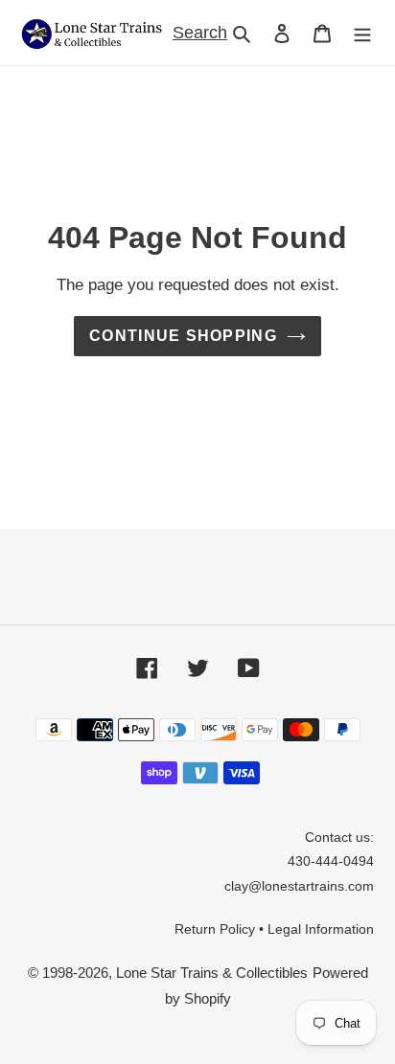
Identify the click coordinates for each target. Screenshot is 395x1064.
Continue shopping (183, 336)
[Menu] (362, 33)
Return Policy (214, 929)
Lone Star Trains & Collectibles (212, 972)
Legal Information (320, 929)
